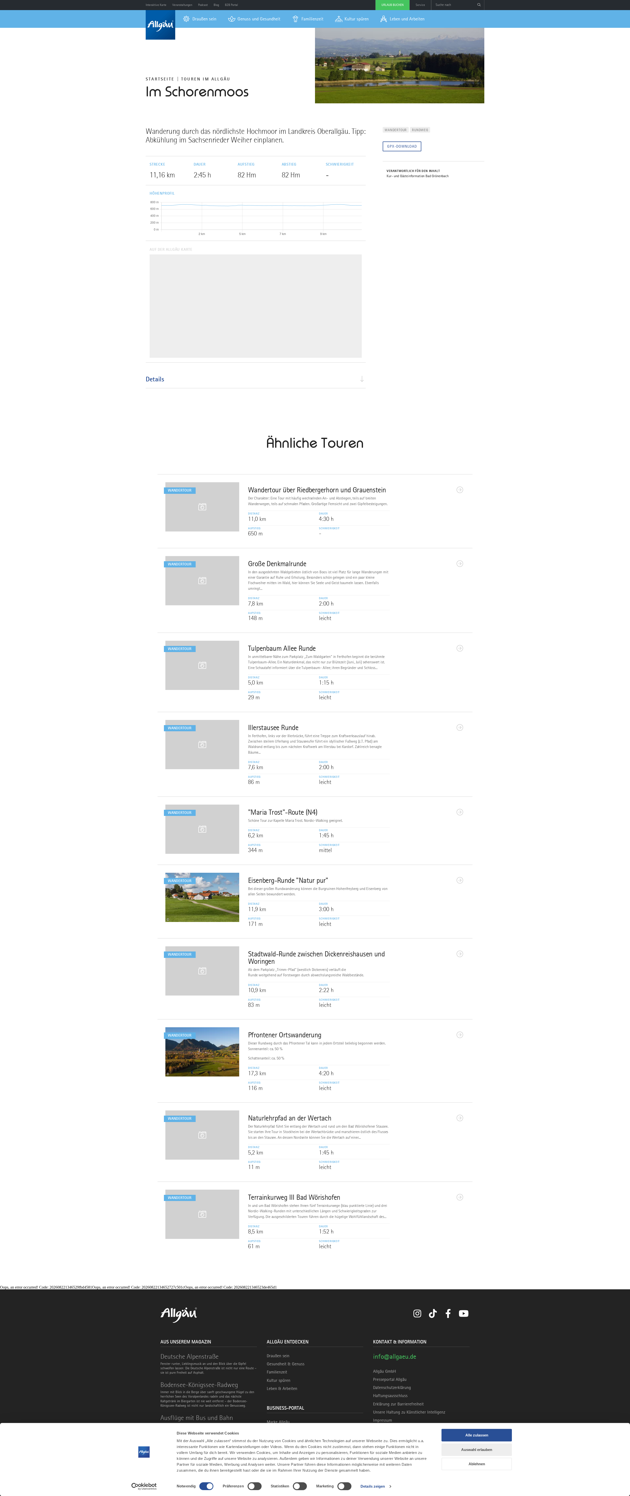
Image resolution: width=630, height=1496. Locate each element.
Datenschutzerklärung (392, 1387)
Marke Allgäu (278, 1421)
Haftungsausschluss (390, 1395)
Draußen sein (278, 1355)
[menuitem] (199, 19)
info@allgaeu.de (394, 1356)
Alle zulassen (476, 1435)
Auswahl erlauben (476, 1450)
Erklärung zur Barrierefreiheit (398, 1404)
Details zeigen (373, 1486)
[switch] (255, 1486)
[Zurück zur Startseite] (160, 25)
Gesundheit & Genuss (285, 1363)
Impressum (382, 1420)
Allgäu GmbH (384, 1371)
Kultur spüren (278, 1380)
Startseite (160, 79)
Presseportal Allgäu (390, 1379)
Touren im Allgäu (205, 79)
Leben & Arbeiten (282, 1388)
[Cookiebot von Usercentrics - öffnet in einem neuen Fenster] (144, 1486)
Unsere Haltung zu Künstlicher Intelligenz (409, 1412)
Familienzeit (277, 1372)
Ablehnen (477, 1464)
